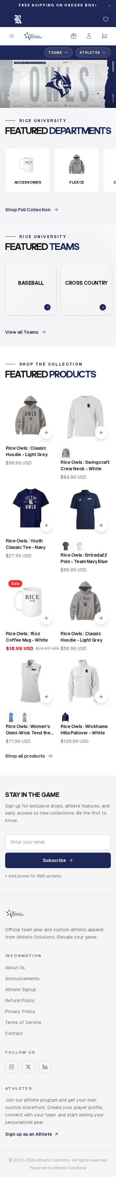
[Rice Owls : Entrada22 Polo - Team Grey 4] (66, 546)
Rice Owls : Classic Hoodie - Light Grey (26, 451)
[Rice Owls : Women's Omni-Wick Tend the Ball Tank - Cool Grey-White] (24, 717)
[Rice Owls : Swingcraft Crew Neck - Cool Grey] (66, 453)
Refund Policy (20, 1000)
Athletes (90, 52)
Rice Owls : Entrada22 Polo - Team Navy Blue (84, 558)
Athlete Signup (20, 989)
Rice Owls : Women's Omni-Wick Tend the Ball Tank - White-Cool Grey (30, 730)
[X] (28, 1066)
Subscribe (54, 860)
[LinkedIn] (45, 1066)
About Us (15, 967)
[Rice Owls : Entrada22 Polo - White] (79, 546)
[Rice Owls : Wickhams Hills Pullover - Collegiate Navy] (66, 717)
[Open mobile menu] (11, 36)
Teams (55, 52)
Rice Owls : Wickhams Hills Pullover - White (84, 729)
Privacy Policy (20, 1011)
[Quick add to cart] (46, 432)
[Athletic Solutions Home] (32, 36)
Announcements (22, 978)
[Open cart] (104, 36)
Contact (14, 1033)
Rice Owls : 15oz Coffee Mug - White (27, 637)
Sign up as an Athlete (28, 1134)
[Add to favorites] (106, 19)
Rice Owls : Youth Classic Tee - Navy (25, 544)
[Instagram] (11, 1066)
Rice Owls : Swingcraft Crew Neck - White (85, 465)
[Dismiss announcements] (109, 6)
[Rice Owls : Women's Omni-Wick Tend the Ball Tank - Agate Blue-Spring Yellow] (11, 717)
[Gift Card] (73, 36)
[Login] (88, 36)
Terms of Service (23, 1022)
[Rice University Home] (18, 19)
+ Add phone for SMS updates (33, 876)
